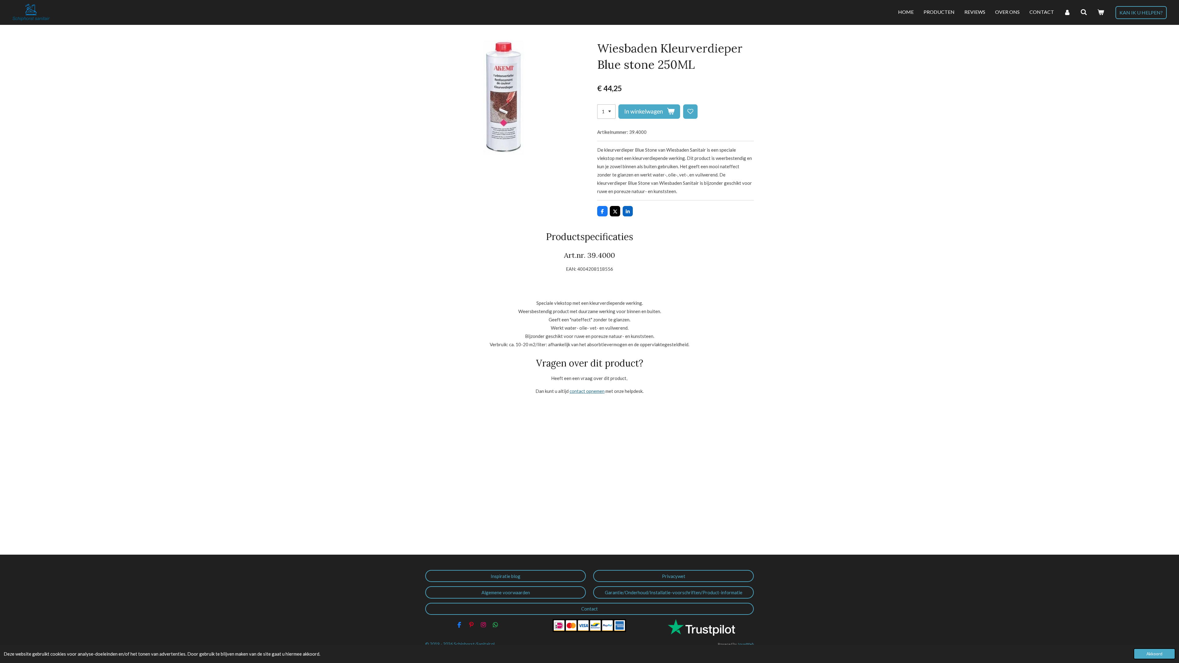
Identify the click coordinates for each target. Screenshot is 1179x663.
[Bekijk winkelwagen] (1100, 12)
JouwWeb (745, 644)
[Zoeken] (1084, 12)
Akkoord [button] (1154, 653)
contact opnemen (587, 391)
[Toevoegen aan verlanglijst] (690, 111)
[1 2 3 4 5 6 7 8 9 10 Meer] (606, 111)
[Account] (1067, 12)
